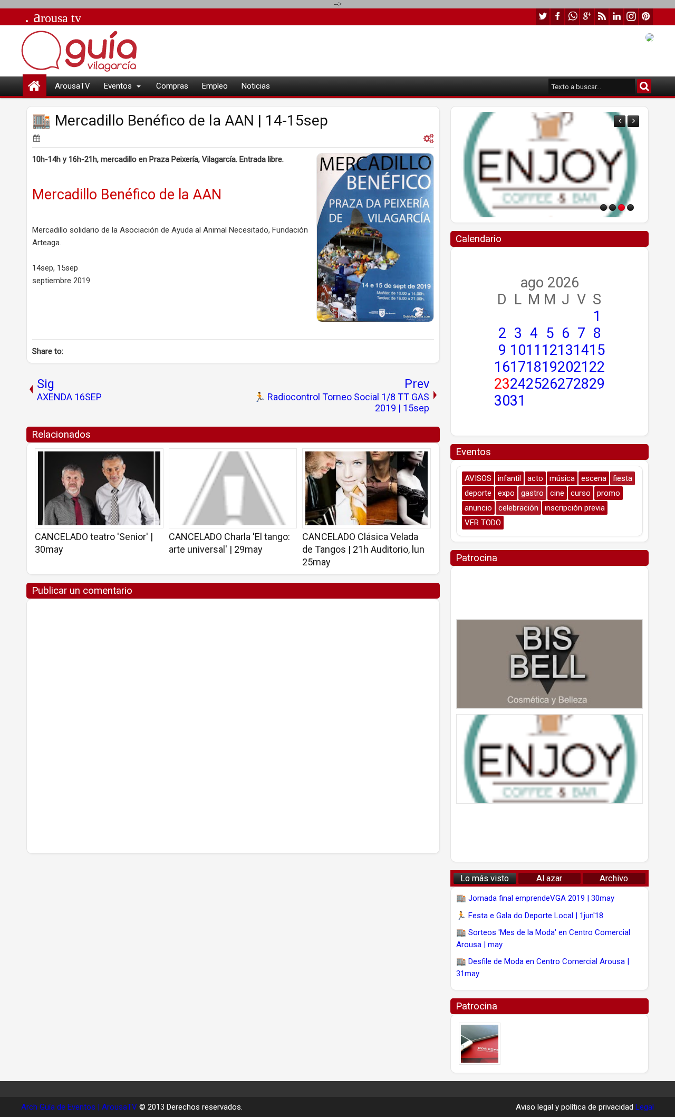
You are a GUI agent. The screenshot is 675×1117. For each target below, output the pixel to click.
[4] (630, 207)
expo (506, 493)
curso (581, 493)
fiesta (622, 478)
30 (502, 400)
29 (597, 383)
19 (549, 367)
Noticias (256, 86)
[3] (621, 207)
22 (597, 367)
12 (549, 350)
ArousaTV (72, 86)
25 (534, 383)
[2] (612, 207)
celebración (518, 508)
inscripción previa (575, 508)
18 (534, 367)
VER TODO (483, 522)
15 (597, 350)
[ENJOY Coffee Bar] (549, 164)
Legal (644, 1107)
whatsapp (572, 16)
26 (549, 383)
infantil (509, 478)
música (562, 478)
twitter (542, 16)
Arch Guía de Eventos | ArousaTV (79, 1107)
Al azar (549, 878)
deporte (478, 493)
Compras (172, 86)
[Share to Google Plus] (152, 460)
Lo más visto (484, 878)
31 (518, 400)
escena (593, 478)
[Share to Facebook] (128, 460)
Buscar (644, 86)
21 (581, 367)
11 (534, 350)
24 (518, 383)
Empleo (215, 86)
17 (518, 367)
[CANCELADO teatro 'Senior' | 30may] (99, 488)
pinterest (646, 16)
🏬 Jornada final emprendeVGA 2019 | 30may (535, 898)
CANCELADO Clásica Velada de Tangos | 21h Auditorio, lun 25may (363, 549)
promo (608, 493)
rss (602, 16)
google (587, 16)
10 (518, 350)
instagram (631, 16)
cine (557, 493)
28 (581, 383)
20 (565, 367)
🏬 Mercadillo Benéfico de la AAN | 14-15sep (180, 120)
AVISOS (478, 478)
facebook (557, 16)
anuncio (478, 508)
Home (34, 86)
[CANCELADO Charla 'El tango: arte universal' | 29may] (233, 488)
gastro (532, 493)
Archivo (614, 878)
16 (502, 367)
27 (565, 383)
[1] (603, 207)
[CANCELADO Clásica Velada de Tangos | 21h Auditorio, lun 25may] (366, 488)
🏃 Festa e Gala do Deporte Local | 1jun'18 (529, 915)
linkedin (616, 16)
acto (535, 478)
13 (565, 350)
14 (581, 350)
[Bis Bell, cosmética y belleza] (549, 664)
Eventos (118, 86)
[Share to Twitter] (140, 460)
